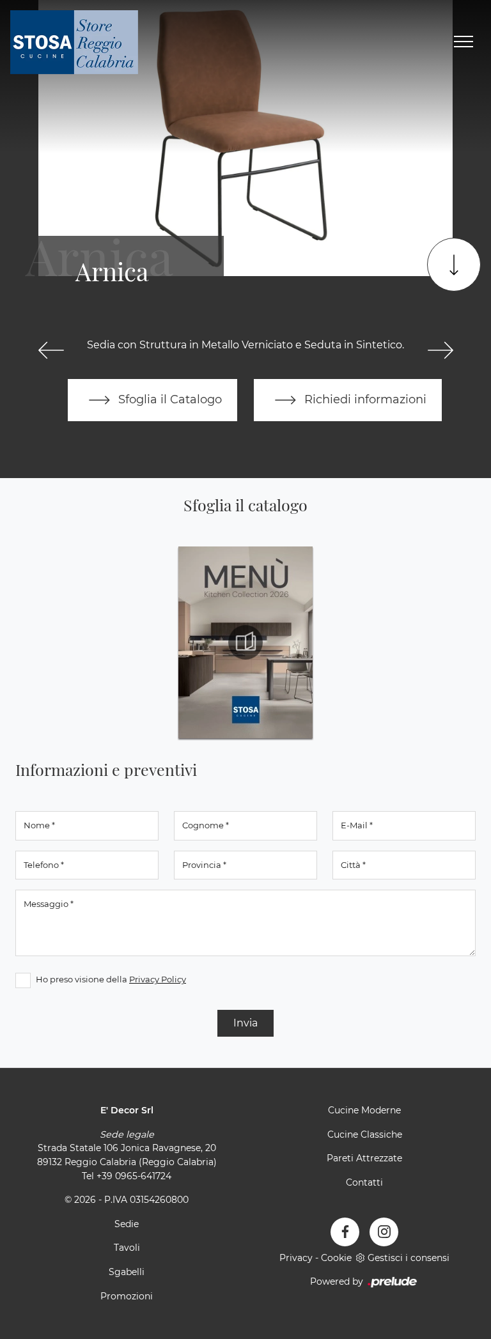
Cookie (336, 1258)
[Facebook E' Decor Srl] (345, 1232)
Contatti (364, 1182)
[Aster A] (440, 350)
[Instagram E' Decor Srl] (384, 1232)
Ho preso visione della (111, 979)
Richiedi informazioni (363, 399)
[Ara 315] (51, 350)
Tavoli (127, 1247)
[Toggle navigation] (463, 42)
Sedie (126, 1224)
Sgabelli (126, 1272)
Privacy (296, 1258)
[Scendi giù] (454, 264)
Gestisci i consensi (408, 1258)
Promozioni (126, 1296)
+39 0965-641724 (134, 1176)
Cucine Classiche (364, 1134)
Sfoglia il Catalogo (168, 399)
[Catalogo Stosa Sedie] (245, 642)
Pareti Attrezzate (364, 1158)
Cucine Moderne (364, 1110)
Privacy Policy (157, 979)
